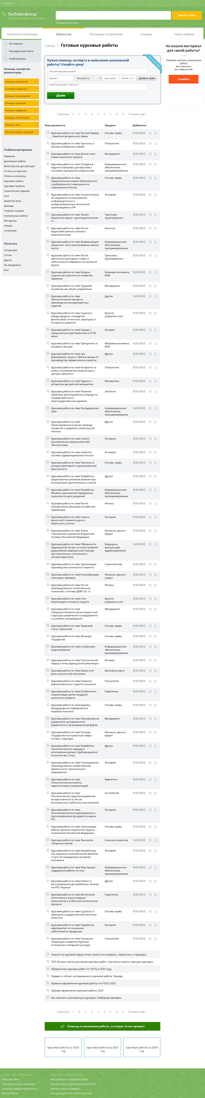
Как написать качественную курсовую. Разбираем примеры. (86, 997)
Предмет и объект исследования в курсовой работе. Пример (87, 976)
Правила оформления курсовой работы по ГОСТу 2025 (83, 983)
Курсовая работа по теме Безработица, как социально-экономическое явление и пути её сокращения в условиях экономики (74, 855)
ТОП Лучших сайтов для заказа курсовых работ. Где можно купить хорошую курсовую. (102, 961)
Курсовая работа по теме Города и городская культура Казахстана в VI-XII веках (73, 333)
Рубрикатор (63, 34)
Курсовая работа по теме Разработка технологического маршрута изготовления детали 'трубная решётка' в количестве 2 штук (74, 750)
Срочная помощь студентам (19, 132)
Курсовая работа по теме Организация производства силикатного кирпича (73, 566)
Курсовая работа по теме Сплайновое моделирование (73, 648)
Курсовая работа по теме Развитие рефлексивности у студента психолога (73, 682)
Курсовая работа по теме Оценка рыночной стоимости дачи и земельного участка (70, 520)
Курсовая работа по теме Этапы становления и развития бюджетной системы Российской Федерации (72, 534)
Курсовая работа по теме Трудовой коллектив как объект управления (71, 287)
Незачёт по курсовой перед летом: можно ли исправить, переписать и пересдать (98, 954)
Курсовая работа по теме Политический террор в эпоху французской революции (75, 662)
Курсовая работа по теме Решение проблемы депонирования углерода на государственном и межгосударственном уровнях (74, 396)
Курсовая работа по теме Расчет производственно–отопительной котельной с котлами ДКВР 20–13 (70, 588)
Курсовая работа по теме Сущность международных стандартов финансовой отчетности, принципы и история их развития (73, 317)
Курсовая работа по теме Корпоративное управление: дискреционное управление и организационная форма (75, 722)
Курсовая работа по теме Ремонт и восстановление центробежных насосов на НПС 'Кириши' (75, 884)
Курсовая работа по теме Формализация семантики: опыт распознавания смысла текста (75, 245)
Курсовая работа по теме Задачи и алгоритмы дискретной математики (72, 382)
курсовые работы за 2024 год (142, 1049)
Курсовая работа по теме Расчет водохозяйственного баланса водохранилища (69, 231)
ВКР (93, 1084)
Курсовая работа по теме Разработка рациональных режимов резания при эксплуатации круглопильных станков (73, 479)
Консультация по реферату (65, 1088)
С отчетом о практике (16, 88)
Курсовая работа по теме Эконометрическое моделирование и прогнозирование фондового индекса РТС (73, 814)
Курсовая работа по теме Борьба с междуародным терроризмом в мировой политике (71, 708)
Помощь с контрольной (17, 117)
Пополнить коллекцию (22, 34)
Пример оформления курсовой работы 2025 (77, 990)
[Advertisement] (21, 328)
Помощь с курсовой (15, 103)
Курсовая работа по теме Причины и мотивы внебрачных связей (72, 145)
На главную (16, 43)
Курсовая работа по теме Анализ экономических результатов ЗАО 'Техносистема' (70, 442)
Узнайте (183, 79)
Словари (146, 34)
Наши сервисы (184, 34)
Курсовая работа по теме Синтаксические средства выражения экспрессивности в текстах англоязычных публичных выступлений (75, 797)
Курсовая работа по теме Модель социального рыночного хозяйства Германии (72, 275)
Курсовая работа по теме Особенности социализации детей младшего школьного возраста (73, 694)
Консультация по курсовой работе (69, 1079)
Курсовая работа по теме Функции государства (71, 638)
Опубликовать (17, 58)
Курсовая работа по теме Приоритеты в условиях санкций (74, 345)
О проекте (7, 3)
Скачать (150, 133)
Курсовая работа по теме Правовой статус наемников (72, 627)
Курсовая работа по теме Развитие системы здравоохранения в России (72, 454)
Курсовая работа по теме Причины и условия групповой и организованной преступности (74, 466)
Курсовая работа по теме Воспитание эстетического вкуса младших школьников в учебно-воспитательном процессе (74, 899)
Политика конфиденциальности (19, 1088)
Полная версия (10, 1093)
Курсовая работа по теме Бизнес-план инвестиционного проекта (73, 155)
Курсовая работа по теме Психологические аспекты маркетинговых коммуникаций (69, 782)
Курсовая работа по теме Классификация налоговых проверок (75, 576)
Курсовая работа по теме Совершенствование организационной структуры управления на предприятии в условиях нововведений (74, 613)
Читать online (155, 133)
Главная (50, 46)
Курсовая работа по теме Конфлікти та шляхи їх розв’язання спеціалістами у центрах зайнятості (73, 370)
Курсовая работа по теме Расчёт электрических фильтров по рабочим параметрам (73, 506)
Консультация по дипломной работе (70, 1084)
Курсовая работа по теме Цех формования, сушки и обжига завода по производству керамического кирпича (74, 357)
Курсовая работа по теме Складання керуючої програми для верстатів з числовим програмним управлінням (72, 167)
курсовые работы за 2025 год (102, 1049)
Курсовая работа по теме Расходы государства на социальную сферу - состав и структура (72, 735)
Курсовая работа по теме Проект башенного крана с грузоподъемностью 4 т (74, 218)
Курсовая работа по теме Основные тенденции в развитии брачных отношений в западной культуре (72, 941)
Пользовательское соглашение (19, 1084)
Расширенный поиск (67, 22)
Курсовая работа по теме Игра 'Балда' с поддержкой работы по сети (73, 869)
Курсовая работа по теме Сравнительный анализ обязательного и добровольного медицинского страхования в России (74, 182)
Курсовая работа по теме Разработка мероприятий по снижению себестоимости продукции (72, 928)
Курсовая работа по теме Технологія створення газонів (72, 841)
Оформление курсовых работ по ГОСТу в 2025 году (81, 968)
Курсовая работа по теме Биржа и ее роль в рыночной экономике (72, 672)
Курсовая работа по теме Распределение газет (75, 410)
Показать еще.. (137, 114)
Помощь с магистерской (17, 96)
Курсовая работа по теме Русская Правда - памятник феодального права (75, 134)
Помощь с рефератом (16, 110)
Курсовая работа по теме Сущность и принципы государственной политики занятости (74, 914)
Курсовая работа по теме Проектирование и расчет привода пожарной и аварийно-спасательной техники (73, 426)
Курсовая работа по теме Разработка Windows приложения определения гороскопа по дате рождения (72, 493)
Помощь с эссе (12, 124)
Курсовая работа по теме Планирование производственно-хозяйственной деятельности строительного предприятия (74, 767)
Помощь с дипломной (16, 81)
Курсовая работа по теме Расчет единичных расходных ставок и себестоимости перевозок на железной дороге (74, 260)
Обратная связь (10, 1079)
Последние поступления (106, 34)
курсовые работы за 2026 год (63, 1049)
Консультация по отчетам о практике (71, 1093)
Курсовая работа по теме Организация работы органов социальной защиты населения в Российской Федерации (73, 829)
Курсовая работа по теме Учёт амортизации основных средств (70, 600)
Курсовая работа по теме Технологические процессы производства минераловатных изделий (70, 301)
